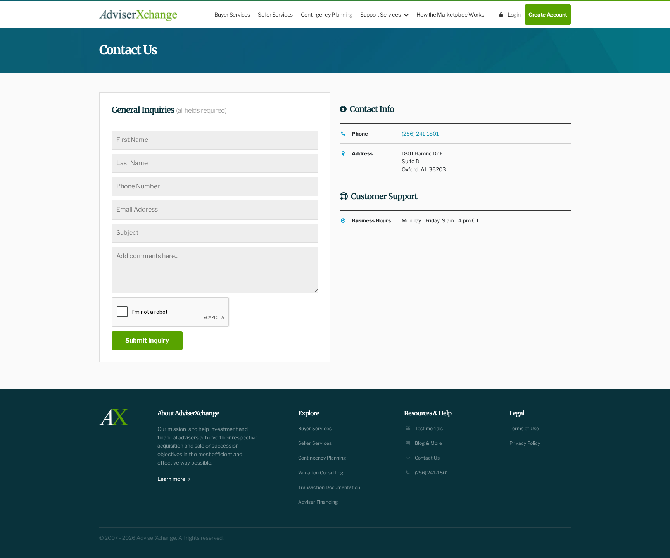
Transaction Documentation (329, 487)
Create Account (547, 14)
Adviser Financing (318, 502)
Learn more (171, 479)
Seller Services (275, 14)
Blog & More (428, 443)
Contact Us (427, 458)
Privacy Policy (524, 443)
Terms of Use (524, 428)
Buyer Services (232, 14)
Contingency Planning (326, 14)
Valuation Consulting (320, 472)
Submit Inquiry (147, 340)
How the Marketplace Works (450, 14)
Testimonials (428, 428)
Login (514, 14)
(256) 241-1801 (420, 134)
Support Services (381, 14)
